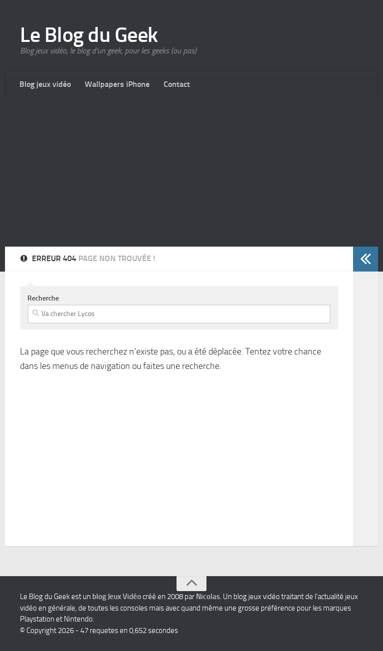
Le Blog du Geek (89, 34)
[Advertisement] (191, 172)
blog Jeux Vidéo (116, 596)
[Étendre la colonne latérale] (365, 259)
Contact (177, 84)
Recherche (43, 298)
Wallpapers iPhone (117, 84)
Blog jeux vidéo (45, 84)
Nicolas (208, 596)
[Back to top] (191, 583)
